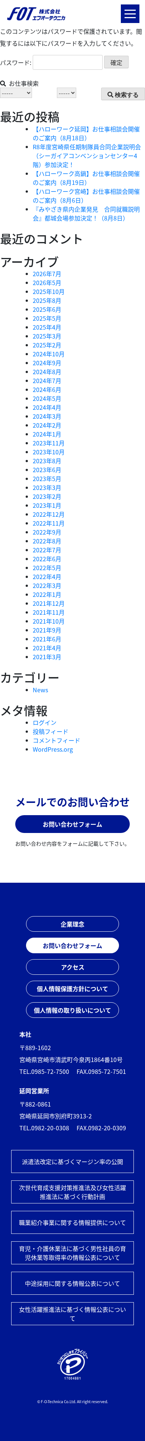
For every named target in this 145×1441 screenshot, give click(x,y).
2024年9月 (47, 362)
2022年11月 (49, 523)
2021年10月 (49, 621)
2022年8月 (47, 540)
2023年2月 (47, 496)
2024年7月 (47, 380)
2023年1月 (47, 505)
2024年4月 (47, 407)
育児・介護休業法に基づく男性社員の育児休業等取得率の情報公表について (72, 1253)
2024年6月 (47, 389)
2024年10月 (49, 353)
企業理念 (72, 923)
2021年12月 (49, 603)
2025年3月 (47, 335)
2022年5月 (47, 567)
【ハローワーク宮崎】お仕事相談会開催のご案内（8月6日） (86, 196)
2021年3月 (47, 656)
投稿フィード (50, 731)
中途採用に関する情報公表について (72, 1283)
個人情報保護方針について (72, 988)
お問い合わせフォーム (72, 824)
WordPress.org (53, 749)
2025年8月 (47, 300)
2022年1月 (47, 594)
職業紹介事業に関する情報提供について (72, 1222)
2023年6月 (47, 469)
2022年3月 (47, 585)
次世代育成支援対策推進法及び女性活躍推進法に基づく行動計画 (72, 1192)
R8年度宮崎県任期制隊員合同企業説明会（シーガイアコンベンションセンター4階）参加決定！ (87, 155)
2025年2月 (47, 344)
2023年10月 (49, 451)
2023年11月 (49, 442)
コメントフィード (56, 740)
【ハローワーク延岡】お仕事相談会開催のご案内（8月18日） (86, 133)
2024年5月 (47, 398)
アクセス (72, 967)
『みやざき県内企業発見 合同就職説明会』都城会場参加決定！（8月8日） (86, 213)
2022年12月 (49, 514)
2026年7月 (47, 273)
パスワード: (16, 62)
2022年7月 (47, 549)
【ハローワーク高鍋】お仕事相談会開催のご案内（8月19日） (86, 178)
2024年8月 (47, 371)
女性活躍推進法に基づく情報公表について (72, 1314)
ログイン (45, 722)
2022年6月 (47, 558)
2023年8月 (47, 460)
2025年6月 (47, 309)
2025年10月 (49, 291)
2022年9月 (47, 531)
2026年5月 (47, 282)
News (40, 689)
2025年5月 (47, 318)
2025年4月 (47, 327)
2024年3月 (47, 416)
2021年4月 (47, 647)
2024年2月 (47, 425)
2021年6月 (47, 638)
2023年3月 (47, 487)
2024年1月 (47, 433)
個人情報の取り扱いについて (72, 1010)
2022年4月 (47, 576)
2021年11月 (49, 612)
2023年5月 (47, 478)
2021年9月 (47, 629)
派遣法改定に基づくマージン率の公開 (72, 1161)
